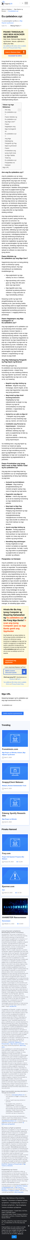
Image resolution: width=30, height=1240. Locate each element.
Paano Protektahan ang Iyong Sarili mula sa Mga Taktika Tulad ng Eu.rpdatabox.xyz (10, 154)
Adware (19, 752)
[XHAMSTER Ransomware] (15, 906)
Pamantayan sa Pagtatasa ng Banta (10, 1190)
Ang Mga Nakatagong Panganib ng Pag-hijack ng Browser (11, 142)
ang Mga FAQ (13, 1006)
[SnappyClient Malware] (15, 771)
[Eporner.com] (15, 875)
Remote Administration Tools (17, 785)
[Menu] (26, 3)
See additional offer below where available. (14, 46)
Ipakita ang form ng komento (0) (12, 713)
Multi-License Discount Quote (10, 671)
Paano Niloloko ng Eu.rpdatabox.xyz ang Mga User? (11, 119)
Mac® (18, 679)
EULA (4, 48)
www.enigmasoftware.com (18, 1094)
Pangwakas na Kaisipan (10, 164)
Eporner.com (8, 886)
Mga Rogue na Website (9, 752)
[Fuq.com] (15, 842)
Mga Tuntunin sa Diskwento (17, 1043)
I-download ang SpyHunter (10, 661)
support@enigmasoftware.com (9, 1121)
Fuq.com (6, 853)
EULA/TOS (11, 1042)
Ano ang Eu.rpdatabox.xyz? (10, 112)
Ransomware (6, 921)
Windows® (12, 679)
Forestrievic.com (10, 749)
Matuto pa (20, 1233)
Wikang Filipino (23, 3)
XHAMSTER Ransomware (14, 917)
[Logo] (7, 3)
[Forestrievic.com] (15, 738)
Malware (4, 785)
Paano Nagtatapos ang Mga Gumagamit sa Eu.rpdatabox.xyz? (10, 130)
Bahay (3, 1198)
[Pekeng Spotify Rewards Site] (15, 802)
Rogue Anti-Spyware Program (11, 857)
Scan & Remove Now (12, 52)
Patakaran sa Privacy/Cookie (15, 1164)
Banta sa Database (7, 9)
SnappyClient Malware (12, 782)
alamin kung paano (18, 1192)
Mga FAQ (22, 1189)
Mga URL (6, 167)
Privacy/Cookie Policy (15, 48)
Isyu (3, 890)
